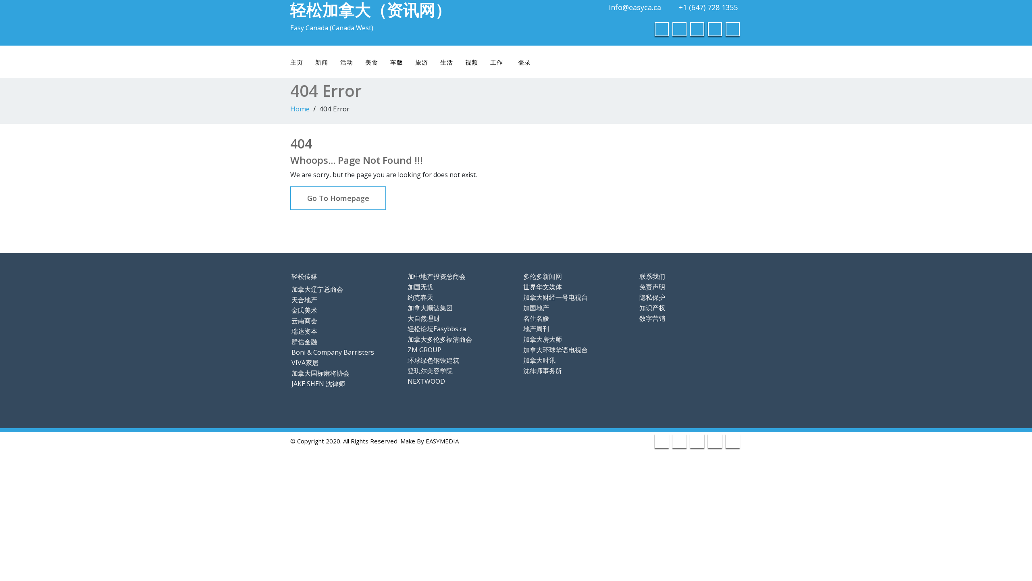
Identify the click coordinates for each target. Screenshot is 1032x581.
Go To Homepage (338, 198)
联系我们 (652, 276)
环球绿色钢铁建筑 (433, 360)
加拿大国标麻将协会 (320, 373)
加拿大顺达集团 (430, 307)
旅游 (421, 62)
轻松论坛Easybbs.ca (437, 328)
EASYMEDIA (442, 441)
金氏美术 (304, 310)
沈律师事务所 (542, 370)
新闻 (321, 62)
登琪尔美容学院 (430, 370)
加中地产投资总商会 (437, 276)
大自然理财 (424, 318)
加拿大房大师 (542, 339)
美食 (371, 62)
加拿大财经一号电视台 (555, 297)
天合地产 (304, 299)
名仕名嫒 (536, 318)
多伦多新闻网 (542, 276)
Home (300, 108)
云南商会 (304, 320)
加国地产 (536, 307)
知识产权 (652, 307)
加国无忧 (420, 286)
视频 (471, 62)
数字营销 (652, 318)
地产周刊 (536, 328)
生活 (446, 62)
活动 (346, 62)
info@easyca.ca (635, 7)
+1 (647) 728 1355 (708, 7)
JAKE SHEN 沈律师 (318, 383)
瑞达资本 (304, 331)
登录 (524, 62)
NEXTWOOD (426, 381)
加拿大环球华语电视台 (555, 349)
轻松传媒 (304, 276)
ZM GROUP (424, 349)
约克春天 (420, 297)
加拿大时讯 (539, 360)
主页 (296, 62)
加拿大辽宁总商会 (317, 289)
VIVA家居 (304, 362)
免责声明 (652, 286)
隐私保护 (652, 297)
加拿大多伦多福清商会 (440, 339)
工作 (496, 62)
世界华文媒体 (542, 286)
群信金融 (304, 341)
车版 (396, 62)
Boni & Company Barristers (332, 352)
